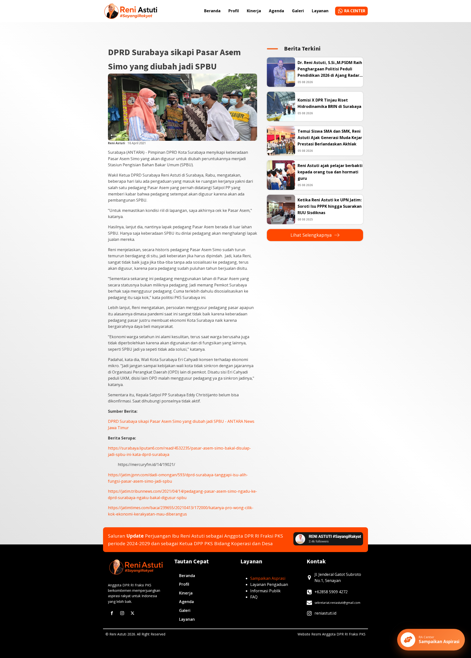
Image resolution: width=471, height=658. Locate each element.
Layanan (320, 10)
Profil (233, 10)
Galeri (298, 10)
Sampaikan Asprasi (267, 578)
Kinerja (254, 10)
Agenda (276, 10)
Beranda (212, 10)
